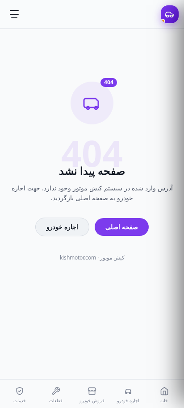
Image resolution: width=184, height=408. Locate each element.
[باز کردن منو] (14, 14)
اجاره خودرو (62, 227)
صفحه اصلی (121, 227)
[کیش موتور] (170, 14)
